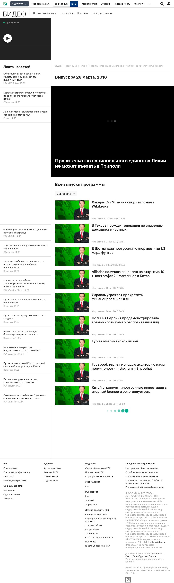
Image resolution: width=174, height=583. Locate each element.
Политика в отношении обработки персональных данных (143, 481)
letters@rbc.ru (157, 541)
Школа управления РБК (97, 545)
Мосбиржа (157, 553)
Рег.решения (92, 529)
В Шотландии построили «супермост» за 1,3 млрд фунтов (128, 251)
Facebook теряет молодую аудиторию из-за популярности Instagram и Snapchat (128, 366)
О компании (10, 467)
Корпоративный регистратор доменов (100, 519)
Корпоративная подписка (99, 476)
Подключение (51, 480)
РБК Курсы (91, 541)
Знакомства (91, 533)
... (149, 3)
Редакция (8, 476)
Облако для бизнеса (96, 514)
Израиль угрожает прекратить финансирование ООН (117, 297)
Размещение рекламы (14, 480)
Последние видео (102, 13)
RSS (87, 486)
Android (89, 500)
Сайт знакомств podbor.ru (99, 537)
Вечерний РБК (51, 472)
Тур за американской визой (115, 341)
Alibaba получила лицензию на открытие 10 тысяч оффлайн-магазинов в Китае (128, 274)
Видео (14, 12)
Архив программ (52, 467)
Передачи (82, 13)
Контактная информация (16, 472)
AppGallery (91, 504)
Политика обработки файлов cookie (144, 486)
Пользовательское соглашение (141, 476)
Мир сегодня (81, 65)
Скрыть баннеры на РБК (97, 467)
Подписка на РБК (94, 472)
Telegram (8, 498)
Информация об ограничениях (141, 467)
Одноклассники (12, 494)
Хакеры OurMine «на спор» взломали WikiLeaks (123, 204)
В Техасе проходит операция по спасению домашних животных (127, 227)
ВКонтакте (8, 490)
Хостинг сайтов (93, 525)
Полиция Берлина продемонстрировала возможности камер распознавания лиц (125, 320)
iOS (87, 496)
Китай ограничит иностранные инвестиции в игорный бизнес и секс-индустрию (129, 389)
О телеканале (51, 476)
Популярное (67, 13)
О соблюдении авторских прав (142, 472)
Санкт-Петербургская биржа (140, 556)
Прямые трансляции (44, 13)
